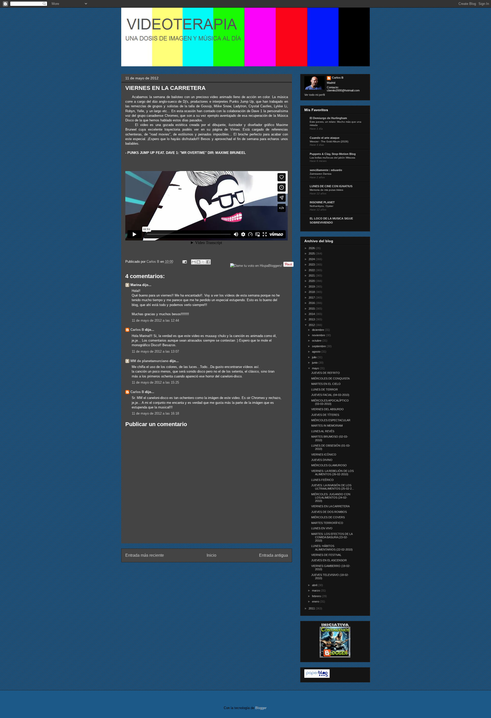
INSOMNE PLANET (322, 202)
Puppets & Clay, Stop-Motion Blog (333, 153)
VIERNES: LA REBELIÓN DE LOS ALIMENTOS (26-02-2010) (332, 472)
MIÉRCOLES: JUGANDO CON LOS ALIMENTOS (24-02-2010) (330, 497)
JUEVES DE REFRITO (325, 372)
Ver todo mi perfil (314, 94)
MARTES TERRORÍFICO (327, 522)
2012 (312, 324)
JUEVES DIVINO (321, 459)
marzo (316, 590)
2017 (312, 297)
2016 (312, 302)
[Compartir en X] (203, 262)
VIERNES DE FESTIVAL (326, 554)
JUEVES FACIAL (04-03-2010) (330, 394)
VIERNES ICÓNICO (323, 454)
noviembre (319, 335)
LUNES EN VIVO (321, 528)
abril (315, 585)
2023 (312, 264)
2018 (312, 291)
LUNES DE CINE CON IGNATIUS (331, 186)
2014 (312, 313)
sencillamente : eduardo (326, 170)
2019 (312, 286)
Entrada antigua (273, 555)
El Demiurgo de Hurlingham (328, 118)
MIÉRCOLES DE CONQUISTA (330, 378)
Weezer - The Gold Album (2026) (329, 141)
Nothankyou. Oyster (321, 206)
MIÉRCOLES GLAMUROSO (329, 465)
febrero (317, 596)
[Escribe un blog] (198, 262)
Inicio (211, 555)
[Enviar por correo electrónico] (193, 262)
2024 (312, 259)
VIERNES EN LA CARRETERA (330, 506)
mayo (316, 368)
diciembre (318, 329)
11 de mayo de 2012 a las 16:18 (155, 413)
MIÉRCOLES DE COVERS (328, 517)
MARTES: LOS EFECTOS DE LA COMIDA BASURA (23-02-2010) (331, 537)
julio (314, 357)
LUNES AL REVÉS (322, 431)
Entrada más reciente (144, 555)
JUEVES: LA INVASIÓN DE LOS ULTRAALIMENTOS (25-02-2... (332, 487)
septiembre (319, 346)
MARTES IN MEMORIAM (327, 425)
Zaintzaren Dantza (320, 173)
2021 (312, 275)
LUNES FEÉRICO (322, 479)
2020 (312, 280)
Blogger (260, 708)
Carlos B (153, 261)
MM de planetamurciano (149, 361)
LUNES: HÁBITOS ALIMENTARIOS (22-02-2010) (332, 547)
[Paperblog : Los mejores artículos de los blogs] (317, 676)
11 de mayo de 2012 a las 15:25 (155, 382)
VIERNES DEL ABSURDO (327, 409)
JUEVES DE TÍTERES (325, 414)
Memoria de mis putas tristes (326, 189)
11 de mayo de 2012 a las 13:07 (155, 351)
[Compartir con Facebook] (208, 262)
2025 (312, 253)
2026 (312, 248)
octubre (317, 340)
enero (316, 601)
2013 (312, 319)
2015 (312, 308)
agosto (316, 351)
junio (315, 362)
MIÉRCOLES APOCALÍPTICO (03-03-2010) (330, 402)
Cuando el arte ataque (324, 137)
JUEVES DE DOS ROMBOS (329, 511)
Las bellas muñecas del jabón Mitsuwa (332, 157)
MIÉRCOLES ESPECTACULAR (330, 420)
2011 (312, 608)
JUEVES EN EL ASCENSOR (329, 560)
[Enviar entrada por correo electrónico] (184, 261)
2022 (312, 270)
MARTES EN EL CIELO (326, 383)
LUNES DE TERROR (324, 389)
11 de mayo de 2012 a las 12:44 (155, 320)
